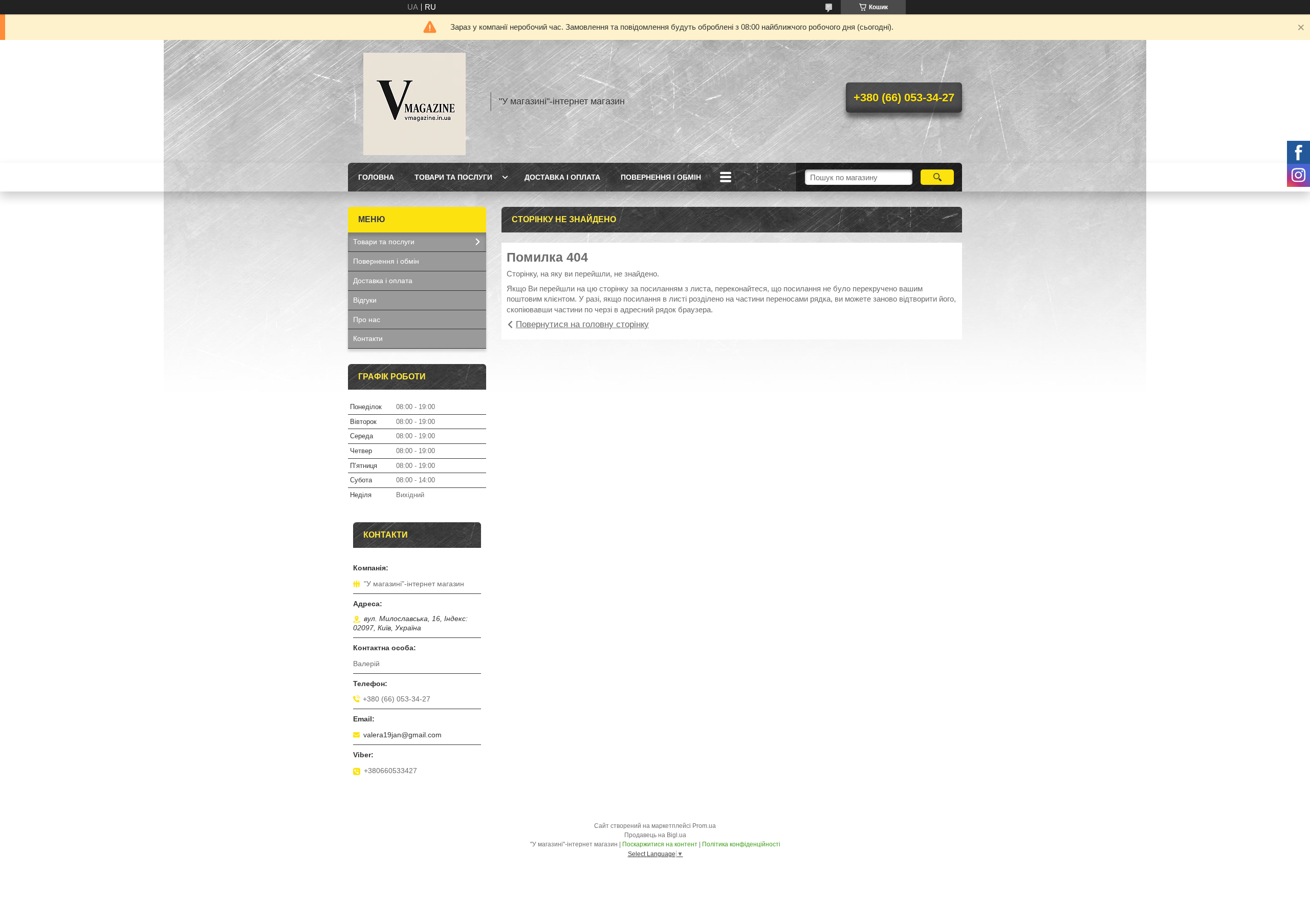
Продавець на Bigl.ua (655, 835)
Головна (376, 177)
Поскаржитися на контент (659, 844)
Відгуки (365, 300)
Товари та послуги (453, 177)
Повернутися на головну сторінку (582, 324)
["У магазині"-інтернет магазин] (414, 101)
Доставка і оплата (562, 177)
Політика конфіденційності (741, 844)
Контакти (368, 338)
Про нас (366, 319)
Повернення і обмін (661, 177)
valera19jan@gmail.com (402, 735)
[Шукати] (937, 177)
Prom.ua (704, 825)
